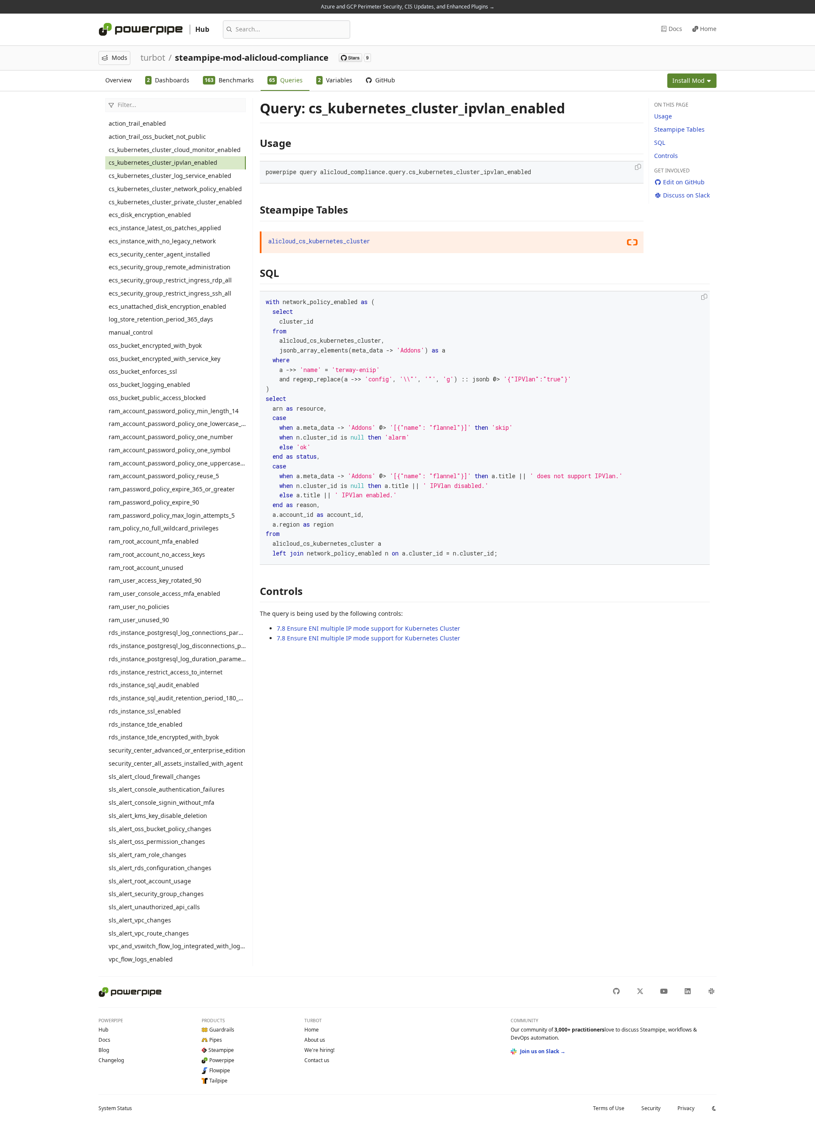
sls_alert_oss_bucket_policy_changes (160, 829)
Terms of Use (608, 1108)
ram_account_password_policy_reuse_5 (164, 476)
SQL (659, 142)
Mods (119, 58)
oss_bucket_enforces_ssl (143, 371)
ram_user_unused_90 (139, 620)
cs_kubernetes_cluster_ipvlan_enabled (163, 162)
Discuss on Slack (686, 195)
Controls (666, 156)
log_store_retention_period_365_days (161, 319)
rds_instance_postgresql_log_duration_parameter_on (177, 659)
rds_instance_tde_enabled (146, 724)
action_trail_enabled (137, 123)
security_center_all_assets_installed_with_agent (176, 763)
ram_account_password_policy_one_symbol (169, 450)
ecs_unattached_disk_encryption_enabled (167, 306)
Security (650, 1108)
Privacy (685, 1108)
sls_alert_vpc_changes (140, 920)
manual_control (131, 332)
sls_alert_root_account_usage (150, 881)
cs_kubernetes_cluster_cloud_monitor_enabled (175, 150)
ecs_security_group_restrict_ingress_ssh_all (170, 293)
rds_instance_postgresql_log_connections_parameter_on (177, 633)
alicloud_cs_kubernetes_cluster (319, 241)
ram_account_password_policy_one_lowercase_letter (177, 424)
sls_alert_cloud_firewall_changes (154, 776)
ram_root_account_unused (146, 568)
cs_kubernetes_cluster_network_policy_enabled (175, 189)
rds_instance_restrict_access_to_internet (165, 672)
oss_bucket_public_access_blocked (157, 398)
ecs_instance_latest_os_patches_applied (165, 228)
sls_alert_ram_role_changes (147, 855)
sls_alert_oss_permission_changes (157, 841)
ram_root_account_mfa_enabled (154, 541)
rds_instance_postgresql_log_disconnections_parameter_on (177, 646)
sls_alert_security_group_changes (156, 894)
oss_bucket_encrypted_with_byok (155, 345)
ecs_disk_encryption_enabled (150, 215)
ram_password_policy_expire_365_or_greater (172, 489)
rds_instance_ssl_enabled (145, 711)
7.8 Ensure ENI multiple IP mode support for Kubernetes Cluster (368, 628)
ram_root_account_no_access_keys (157, 554)
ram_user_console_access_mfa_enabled (164, 593)
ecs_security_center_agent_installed (159, 254)
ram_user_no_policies (139, 607)
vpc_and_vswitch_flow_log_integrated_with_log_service (177, 946)
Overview (118, 80)
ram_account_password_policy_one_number (171, 437)
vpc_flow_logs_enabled (141, 959)
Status (115, 1108)
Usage (663, 116)
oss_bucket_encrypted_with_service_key (164, 359)
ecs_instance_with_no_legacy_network (162, 241)
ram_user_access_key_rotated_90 (155, 580)
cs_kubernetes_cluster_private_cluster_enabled (175, 202)
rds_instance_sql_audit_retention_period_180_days (177, 698)
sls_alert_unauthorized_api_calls (154, 907)
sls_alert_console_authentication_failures (167, 789)
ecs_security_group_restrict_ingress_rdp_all (170, 280)
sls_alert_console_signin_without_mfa (161, 802)
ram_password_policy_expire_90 (154, 502)
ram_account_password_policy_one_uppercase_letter (177, 463)
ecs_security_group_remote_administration (169, 267)
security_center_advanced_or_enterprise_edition (177, 750)
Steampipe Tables (679, 129)
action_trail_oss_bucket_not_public (157, 136)
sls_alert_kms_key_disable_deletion (158, 816)
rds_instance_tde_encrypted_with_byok (164, 737)
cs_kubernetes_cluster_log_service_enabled (170, 176)
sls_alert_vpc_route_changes (149, 933)
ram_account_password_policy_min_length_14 (174, 411)
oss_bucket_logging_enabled (149, 385)
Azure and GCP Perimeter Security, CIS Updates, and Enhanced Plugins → (408, 6)
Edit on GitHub (684, 182)
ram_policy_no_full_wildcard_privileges (164, 528)
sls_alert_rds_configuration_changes (160, 868)
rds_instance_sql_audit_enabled (154, 685)
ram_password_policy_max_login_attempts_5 (172, 515)
